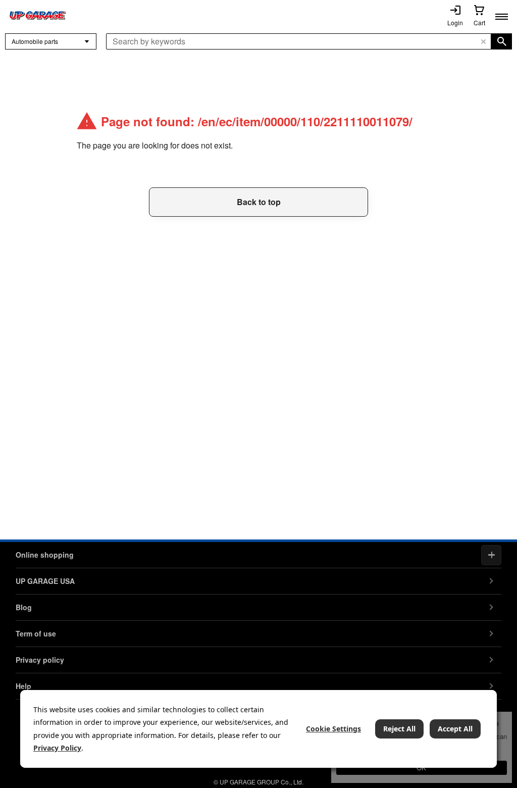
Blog (24, 607)
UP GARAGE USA (45, 581)
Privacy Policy (57, 748)
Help (23, 686)
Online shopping (45, 555)
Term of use (36, 633)
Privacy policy (40, 660)
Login (455, 22)
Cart (479, 22)
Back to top (259, 202)
